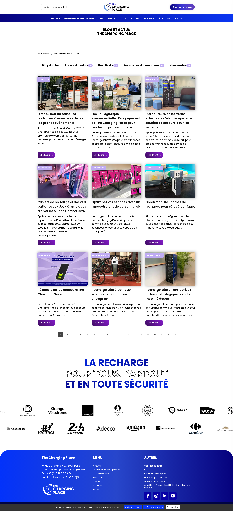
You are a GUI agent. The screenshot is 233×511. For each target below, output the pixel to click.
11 (128, 334)
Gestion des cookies (154, 481)
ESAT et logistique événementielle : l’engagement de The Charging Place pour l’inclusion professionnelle (116, 120)
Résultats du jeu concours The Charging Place (61, 292)
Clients (149, 18)
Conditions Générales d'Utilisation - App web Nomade (167, 486)
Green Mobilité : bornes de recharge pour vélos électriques (170, 204)
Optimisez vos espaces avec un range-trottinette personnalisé (116, 204)
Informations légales (155, 473)
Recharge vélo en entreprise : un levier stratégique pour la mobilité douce (168, 294)
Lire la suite (46, 154)
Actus (179, 18)
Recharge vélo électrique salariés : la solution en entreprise (111, 294)
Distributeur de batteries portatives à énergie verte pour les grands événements (62, 118)
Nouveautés (180, 65)
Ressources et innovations (143, 65)
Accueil (55, 18)
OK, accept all (134, 507)
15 (155, 334)
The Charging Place (62, 54)
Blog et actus (51, 65)
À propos (164, 18)
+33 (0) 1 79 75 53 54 (53, 6)
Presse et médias (78, 65)
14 (148, 334)
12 (135, 334)
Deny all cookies (154, 507)
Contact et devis (182, 7)
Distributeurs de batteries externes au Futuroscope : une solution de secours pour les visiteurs (168, 120)
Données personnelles (156, 477)
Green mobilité (109, 18)
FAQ (146, 469)
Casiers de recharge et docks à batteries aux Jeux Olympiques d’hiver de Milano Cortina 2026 (62, 206)
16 (162, 334)
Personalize (173, 507)
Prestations (132, 18)
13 (141, 334)
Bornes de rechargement (79, 18)
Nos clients (107, 65)
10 (121, 334)
